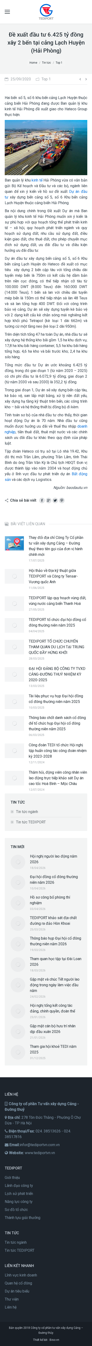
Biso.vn (54, 1340)
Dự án (74, 191)
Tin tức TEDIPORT (31, 822)
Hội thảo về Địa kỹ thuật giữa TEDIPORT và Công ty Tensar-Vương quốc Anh (53, 576)
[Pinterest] (62, 500)
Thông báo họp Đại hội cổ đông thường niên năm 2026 (55, 941)
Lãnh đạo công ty (19, 1185)
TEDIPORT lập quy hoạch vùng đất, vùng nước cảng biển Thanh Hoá (57, 601)
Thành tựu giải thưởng (22, 1217)
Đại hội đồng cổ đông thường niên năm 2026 (54, 880)
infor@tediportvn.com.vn (40, 1145)
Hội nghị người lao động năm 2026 (53, 859)
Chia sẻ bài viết (23, 500)
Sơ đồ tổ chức (16, 1209)
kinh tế (37, 180)
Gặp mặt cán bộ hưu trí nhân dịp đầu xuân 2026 (52, 1029)
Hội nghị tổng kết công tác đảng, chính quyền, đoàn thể (52, 1008)
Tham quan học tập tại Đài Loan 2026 (55, 962)
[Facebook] (42, 500)
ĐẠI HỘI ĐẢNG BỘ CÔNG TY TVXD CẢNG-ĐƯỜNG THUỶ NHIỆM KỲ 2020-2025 (57, 674)
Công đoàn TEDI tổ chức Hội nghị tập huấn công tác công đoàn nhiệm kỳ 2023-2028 (58, 751)
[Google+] (48, 500)
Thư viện (12, 1299)
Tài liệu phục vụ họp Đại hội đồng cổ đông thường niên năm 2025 (56, 699)
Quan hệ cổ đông (18, 1283)
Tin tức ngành (27, 811)
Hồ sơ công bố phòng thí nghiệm (50, 900)
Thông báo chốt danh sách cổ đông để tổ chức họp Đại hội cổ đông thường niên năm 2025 (57, 723)
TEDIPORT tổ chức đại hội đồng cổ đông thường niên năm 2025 (57, 622)
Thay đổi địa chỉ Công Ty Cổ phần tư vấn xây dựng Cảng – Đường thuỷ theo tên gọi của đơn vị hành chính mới (56, 546)
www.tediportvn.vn (40, 1153)
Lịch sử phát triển (19, 1193)
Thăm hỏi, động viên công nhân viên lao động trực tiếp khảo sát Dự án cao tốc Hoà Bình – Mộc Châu (58, 778)
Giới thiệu (12, 1177)
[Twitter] (55, 500)
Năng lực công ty (19, 1201)
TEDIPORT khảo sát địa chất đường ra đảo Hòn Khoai (53, 921)
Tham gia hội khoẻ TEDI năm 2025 (53, 1049)
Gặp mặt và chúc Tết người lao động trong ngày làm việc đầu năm (54, 985)
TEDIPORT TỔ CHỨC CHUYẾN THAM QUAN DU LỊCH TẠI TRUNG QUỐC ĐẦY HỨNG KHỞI (56, 647)
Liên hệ (11, 1307)
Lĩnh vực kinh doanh (21, 1275)
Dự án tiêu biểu (17, 1291)
